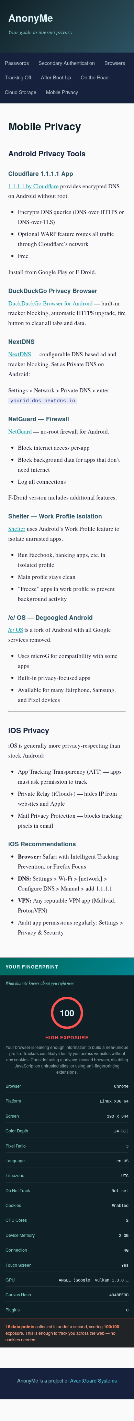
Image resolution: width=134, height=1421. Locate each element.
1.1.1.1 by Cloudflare (33, 186)
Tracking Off (18, 77)
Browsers (114, 62)
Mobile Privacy (62, 92)
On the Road (95, 77)
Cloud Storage (20, 92)
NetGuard (20, 431)
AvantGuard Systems (93, 1380)
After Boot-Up (56, 77)
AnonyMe (30, 18)
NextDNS (19, 354)
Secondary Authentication (66, 62)
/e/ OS (15, 630)
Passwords (17, 62)
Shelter (16, 529)
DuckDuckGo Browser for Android (50, 303)
